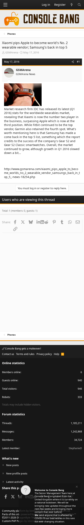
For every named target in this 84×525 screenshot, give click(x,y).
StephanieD (75, 448)
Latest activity (14, 482)
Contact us (8, 354)
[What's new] (71, 4)
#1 (78, 61)
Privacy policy (44, 354)
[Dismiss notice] (76, 487)
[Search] (79, 4)
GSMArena (11, 52)
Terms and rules (25, 354)
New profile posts (16, 473)
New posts (12, 465)
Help (56, 354)
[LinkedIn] (38, 222)
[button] (5, 4)
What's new (10, 458)
